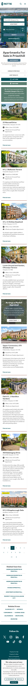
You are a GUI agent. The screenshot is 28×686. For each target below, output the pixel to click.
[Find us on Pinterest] (20, 641)
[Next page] (16, 557)
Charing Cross (19, 612)
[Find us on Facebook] (23, 637)
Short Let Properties (14, 656)
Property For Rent (14, 654)
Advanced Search (13, 38)
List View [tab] (15, 79)
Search (14, 35)
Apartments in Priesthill (14, 592)
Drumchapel (19, 616)
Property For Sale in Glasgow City (14, 597)
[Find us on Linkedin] (17, 637)
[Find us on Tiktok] (14, 641)
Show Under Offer (10, 29)
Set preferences (10, 679)
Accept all (14, 682)
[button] (20, 4)
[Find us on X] (4, 637)
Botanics (20, 609)
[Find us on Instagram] (11, 637)
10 (19, 552)
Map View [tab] (15, 83)
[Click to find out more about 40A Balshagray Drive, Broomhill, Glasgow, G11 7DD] (14, 461)
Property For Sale (11, 9)
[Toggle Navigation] (25, 4)
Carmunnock (8, 612)
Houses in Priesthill (14, 587)
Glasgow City (20, 9)
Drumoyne (14, 619)
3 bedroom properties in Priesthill (14, 576)
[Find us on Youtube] (7, 641)
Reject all (19, 679)
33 (11, 557)
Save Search (14, 60)
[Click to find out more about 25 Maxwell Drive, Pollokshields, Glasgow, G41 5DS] (14, 125)
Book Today (13, 320)
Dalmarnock (9, 616)
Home (2, 9)
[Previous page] (4, 548)
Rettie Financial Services (14, 659)
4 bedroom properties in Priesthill (14, 582)
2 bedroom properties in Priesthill (14, 570)
